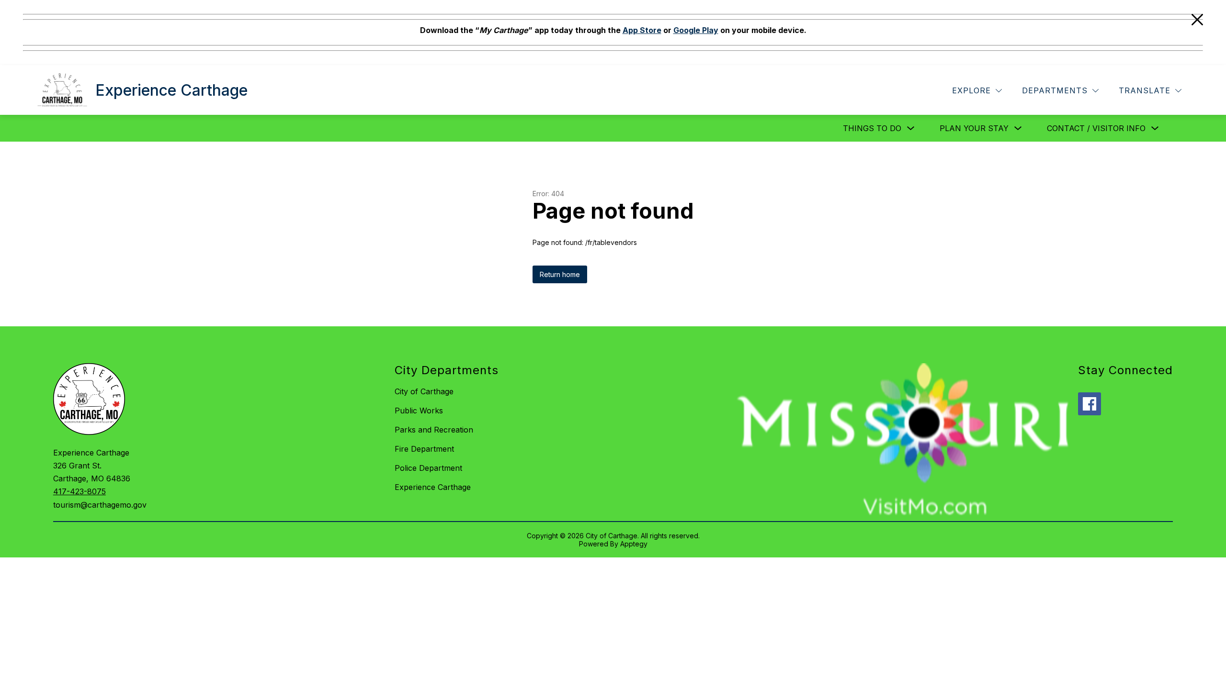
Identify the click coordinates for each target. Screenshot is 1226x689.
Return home (560, 274)
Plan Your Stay (974, 128)
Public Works (419, 410)
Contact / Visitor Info (1096, 128)
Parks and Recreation (434, 429)
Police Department (428, 468)
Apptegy (633, 544)
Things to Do (872, 128)
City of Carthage (424, 391)
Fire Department (424, 449)
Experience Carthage (433, 487)
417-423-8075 (79, 491)
